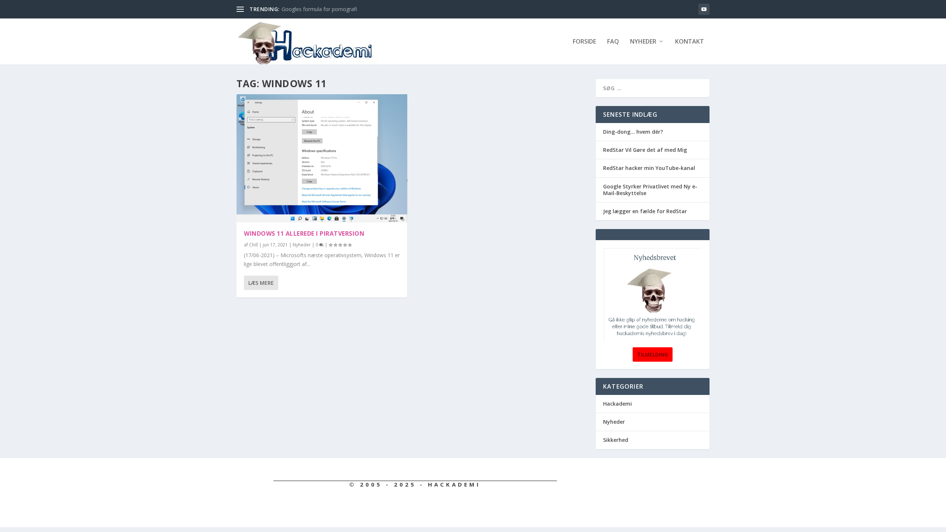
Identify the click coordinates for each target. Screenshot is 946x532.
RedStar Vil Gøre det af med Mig (645, 149)
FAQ (613, 41)
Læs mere (261, 282)
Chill (253, 245)
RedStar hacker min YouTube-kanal (649, 167)
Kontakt (689, 41)
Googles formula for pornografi (319, 9)
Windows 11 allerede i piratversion (304, 233)
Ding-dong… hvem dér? (633, 131)
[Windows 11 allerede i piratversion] (321, 158)
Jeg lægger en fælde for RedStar (645, 211)
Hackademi (617, 403)
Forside (584, 41)
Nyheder (643, 41)
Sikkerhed (615, 439)
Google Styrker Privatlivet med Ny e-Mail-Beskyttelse (650, 190)
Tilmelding (652, 354)
